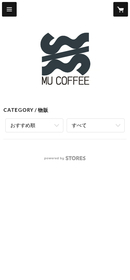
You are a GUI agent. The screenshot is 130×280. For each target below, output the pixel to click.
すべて (79, 125)
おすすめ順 (22, 125)
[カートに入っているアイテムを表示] (120, 9)
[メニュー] (9, 9)
